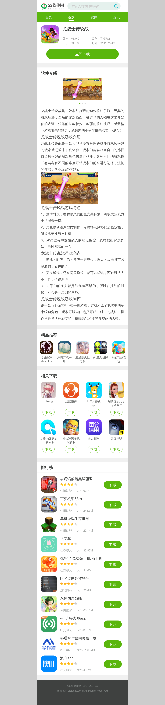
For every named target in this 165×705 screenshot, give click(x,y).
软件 (93, 16)
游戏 (71, 16)
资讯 (116, 16)
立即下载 (82, 53)
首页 (48, 16)
